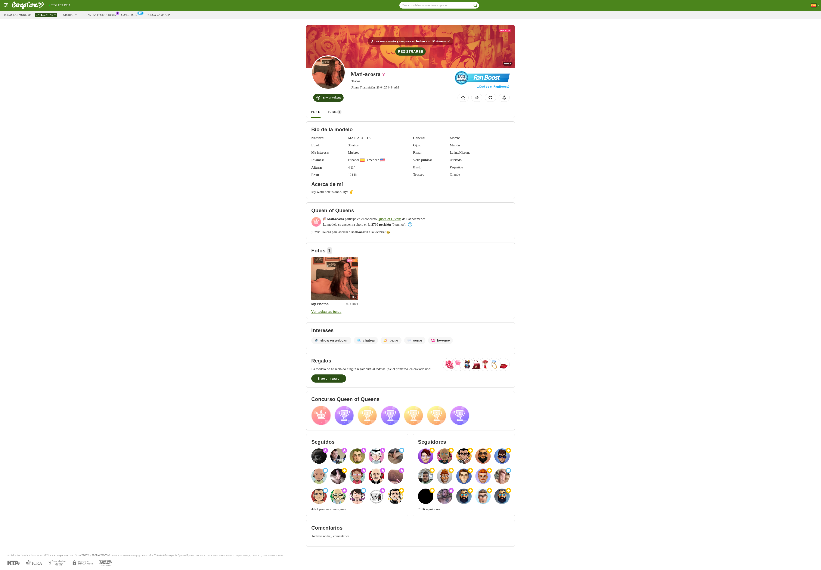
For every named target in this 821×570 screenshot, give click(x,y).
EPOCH (85, 555)
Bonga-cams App (158, 14)
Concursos (129, 14)
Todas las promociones (99, 14)
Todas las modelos (17, 14)
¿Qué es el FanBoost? (493, 86)
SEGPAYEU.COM (101, 555)
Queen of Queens (389, 219)
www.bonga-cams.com (61, 555)
